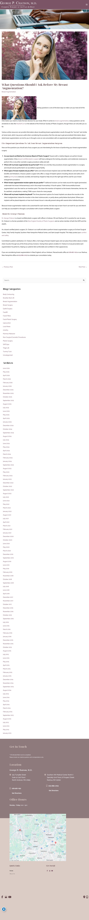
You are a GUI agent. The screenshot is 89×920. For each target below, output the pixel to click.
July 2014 (6, 694)
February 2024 (8, 458)
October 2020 (7, 540)
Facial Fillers (7, 316)
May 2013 (6, 729)
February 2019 (7, 572)
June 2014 (6, 697)
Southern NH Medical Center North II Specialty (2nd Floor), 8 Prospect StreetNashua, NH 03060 (60, 777)
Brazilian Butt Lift (8, 298)
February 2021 (7, 529)
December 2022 (8, 483)
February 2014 (7, 711)
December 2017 (8, 597)
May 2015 (6, 661)
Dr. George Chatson (8, 218)
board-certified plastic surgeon (29, 159)
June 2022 (6, 500)
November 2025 (8, 393)
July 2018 (6, 586)
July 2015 (6, 654)
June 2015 (6, 658)
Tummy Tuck (7, 351)
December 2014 (8, 679)
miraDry (5, 330)
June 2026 (6, 368)
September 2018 (8, 583)
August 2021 (7, 515)
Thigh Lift (6, 348)
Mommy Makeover (9, 333)
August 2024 (7, 436)
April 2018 (6, 593)
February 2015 (7, 672)
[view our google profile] (50, 870)
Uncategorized (8, 355)
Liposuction (7, 323)
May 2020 (6, 547)
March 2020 (7, 550)
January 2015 (7, 676)
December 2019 (8, 554)
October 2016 (7, 615)
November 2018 (8, 575)
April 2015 (6, 665)
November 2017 (8, 601)
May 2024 (6, 447)
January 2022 (7, 511)
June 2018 (6, 590)
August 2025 (7, 404)
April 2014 (6, 704)
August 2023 (7, 468)
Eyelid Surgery (7, 308)
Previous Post (7, 267)
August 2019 (7, 561)
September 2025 (8, 400)
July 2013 (6, 722)
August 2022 (7, 493)
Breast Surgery (8, 305)
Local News (6, 326)
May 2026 (6, 372)
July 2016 (6, 622)
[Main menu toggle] (86, 4)
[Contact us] (84, 897)
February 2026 (7, 382)
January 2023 (7, 479)
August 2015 (7, 651)
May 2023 (6, 472)
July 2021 (6, 518)
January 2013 (7, 733)
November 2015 (8, 643)
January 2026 (7, 386)
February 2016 (7, 633)
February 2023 (7, 475)
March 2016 (6, 629)
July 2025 (6, 407)
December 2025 (8, 389)
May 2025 (6, 415)
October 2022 (7, 486)
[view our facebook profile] (47, 870)
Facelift (5, 312)
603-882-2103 (22, 255)
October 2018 (7, 579)
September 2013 (8, 715)
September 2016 (8, 618)
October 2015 (7, 647)
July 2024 (6, 440)
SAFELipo (6, 344)
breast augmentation (62, 121)
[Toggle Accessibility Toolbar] (4, 909)
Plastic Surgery (8, 341)
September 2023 (8, 465)
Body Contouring (8, 294)
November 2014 (8, 683)
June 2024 (6, 443)
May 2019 (6, 568)
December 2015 (8, 640)
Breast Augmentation (9, 92)
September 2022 (8, 490)
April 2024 (6, 450)
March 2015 (6, 669)
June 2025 (6, 411)
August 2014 (7, 690)
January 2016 (7, 636)
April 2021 (6, 522)
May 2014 (6, 701)
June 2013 (6, 726)
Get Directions (17, 793)
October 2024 (7, 429)
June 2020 (6, 543)
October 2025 (7, 397)
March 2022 (7, 508)
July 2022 (6, 497)
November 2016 (8, 611)
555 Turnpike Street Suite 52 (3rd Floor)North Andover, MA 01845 (21, 777)
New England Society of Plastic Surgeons (41, 221)
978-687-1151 (72, 252)
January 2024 (7, 461)
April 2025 (6, 418)
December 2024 (8, 425)
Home (11, 871)
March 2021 (6, 525)
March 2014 (7, 708)
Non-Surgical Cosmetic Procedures (14, 337)
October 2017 (7, 604)
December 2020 (8, 536)
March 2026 (7, 379)
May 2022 (6, 504)
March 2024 (7, 454)
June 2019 (6, 565)
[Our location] (87, 897)
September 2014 (8, 686)
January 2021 (7, 533)
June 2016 (6, 626)
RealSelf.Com (21, 123)
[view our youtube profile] (52, 870)
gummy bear (13, 176)
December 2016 (8, 608)
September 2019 (8, 558)
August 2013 (7, 719)
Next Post (83, 267)
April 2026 (6, 375)
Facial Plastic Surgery (10, 319)
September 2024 (8, 432)
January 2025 (7, 422)
